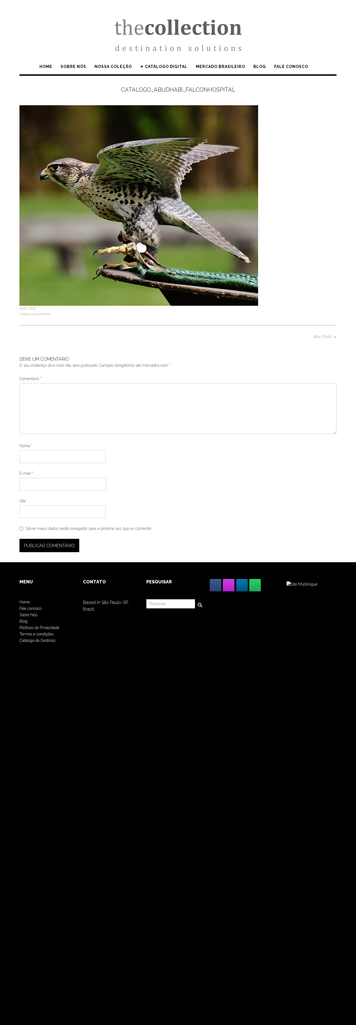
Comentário (30, 378)
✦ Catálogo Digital (163, 66)
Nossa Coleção (113, 66)
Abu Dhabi (325, 336)
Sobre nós (73, 66)
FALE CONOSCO (291, 66)
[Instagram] (228, 585)
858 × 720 (27, 308)
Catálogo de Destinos (37, 640)
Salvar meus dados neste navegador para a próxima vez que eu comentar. (89, 528)
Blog (259, 66)
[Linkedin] (242, 585)
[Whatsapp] (255, 585)
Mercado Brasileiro (220, 66)
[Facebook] (215, 585)
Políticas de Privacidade (39, 627)
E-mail (26, 473)
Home (45, 66)
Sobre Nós (28, 615)
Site (22, 501)
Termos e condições (36, 634)
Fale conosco (30, 608)
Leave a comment (34, 314)
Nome (26, 446)
